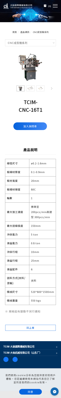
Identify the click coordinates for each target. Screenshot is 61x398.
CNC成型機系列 (41, 32)
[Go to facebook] (54, 391)
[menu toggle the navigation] (55, 6)
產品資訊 (24, 32)
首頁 (14, 32)
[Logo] (17, 6)
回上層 (31, 327)
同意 (30, 392)
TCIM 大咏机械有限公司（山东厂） (22, 352)
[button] (51, 88)
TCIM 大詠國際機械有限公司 (19, 346)
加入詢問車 (30, 126)
